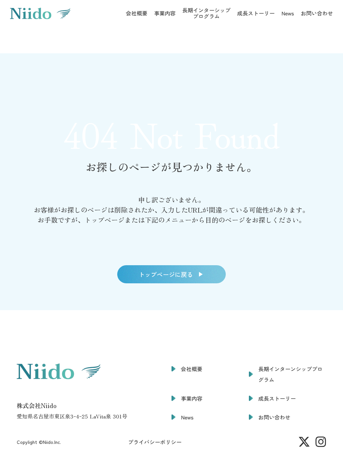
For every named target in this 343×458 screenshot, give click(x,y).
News (287, 13)
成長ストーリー (256, 13)
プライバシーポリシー (155, 442)
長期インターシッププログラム (206, 13)
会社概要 (136, 13)
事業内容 (165, 13)
